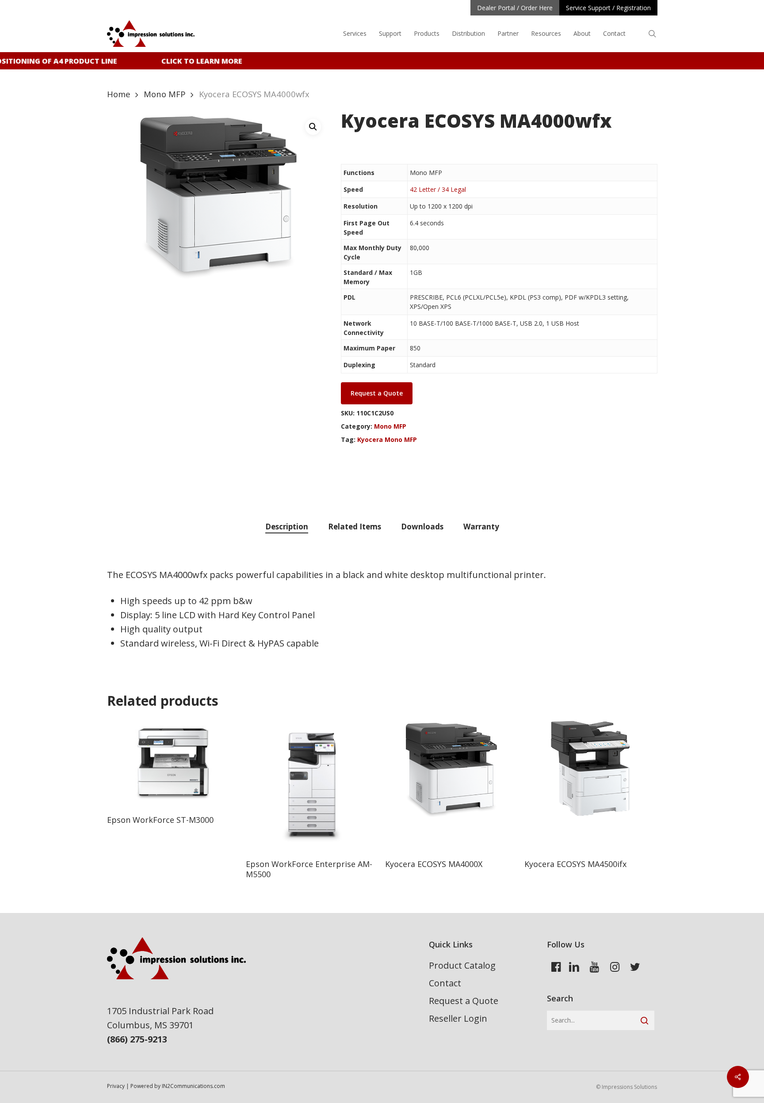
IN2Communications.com (193, 1086)
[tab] (286, 527)
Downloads (422, 526)
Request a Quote (463, 1001)
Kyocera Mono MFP (387, 439)
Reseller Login (458, 1018)
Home (118, 93)
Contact (445, 983)
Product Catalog (462, 965)
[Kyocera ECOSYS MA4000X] (451, 785)
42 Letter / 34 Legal (438, 189)
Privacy (116, 1086)
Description (286, 526)
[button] (313, 127)
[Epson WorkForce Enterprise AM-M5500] (312, 785)
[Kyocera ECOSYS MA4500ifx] (590, 785)
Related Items (354, 526)
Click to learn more (194, 61)
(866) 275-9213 (137, 1039)
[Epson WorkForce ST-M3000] (173, 762)
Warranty (481, 526)
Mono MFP (165, 93)
